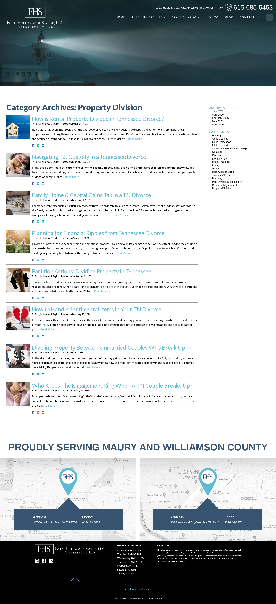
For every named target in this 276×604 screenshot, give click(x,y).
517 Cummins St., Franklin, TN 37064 (55, 522)
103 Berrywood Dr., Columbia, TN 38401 (195, 522)
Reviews (212, 17)
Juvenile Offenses (222, 175)
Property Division (222, 188)
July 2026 (217, 111)
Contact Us (249, 17)
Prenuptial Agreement (224, 185)
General (216, 168)
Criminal (217, 152)
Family (216, 165)
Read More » (136, 138)
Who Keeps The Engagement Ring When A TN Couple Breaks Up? (112, 385)
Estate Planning (221, 161)
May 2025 (217, 121)
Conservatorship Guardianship (229, 148)
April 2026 (218, 114)
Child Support (220, 145)
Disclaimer (143, 588)
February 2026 (220, 118)
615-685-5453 (253, 7)
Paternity (217, 178)
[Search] (269, 17)
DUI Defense (219, 158)
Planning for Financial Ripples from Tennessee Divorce (98, 233)
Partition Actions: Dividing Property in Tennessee (91, 271)
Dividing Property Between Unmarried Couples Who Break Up (108, 347)
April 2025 (218, 124)
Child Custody (220, 138)
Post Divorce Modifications (227, 181)
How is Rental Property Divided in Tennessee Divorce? (98, 118)
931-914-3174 (233, 522)
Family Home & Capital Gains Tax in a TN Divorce (91, 194)
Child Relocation (221, 142)
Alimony (216, 135)
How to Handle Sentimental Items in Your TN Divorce (96, 309)
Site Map (129, 588)
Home (120, 17)
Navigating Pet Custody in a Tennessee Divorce (89, 156)
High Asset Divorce (223, 172)
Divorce (216, 155)
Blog (229, 17)
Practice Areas (184, 17)
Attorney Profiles (147, 17)
